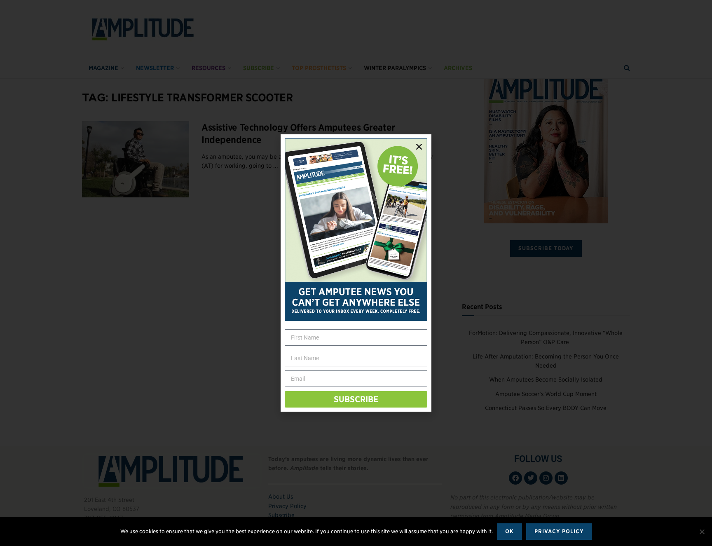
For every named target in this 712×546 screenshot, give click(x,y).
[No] (702, 531)
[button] (419, 147)
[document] (356, 273)
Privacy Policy (559, 531)
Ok (509, 531)
